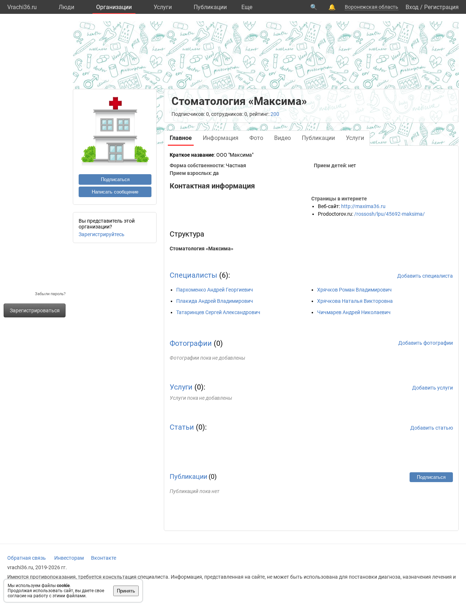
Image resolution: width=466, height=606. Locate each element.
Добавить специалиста (425, 276)
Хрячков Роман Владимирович (354, 290)
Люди (66, 7)
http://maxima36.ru (363, 206)
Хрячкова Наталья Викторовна (355, 301)
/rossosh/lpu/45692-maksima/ (389, 214)
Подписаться (115, 179)
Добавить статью (431, 428)
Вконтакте (103, 558)
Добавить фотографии (425, 343)
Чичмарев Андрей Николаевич (354, 312)
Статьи (182, 427)
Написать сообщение (115, 192)
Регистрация (441, 7)
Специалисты (193, 275)
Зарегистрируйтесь (102, 234)
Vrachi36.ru (22, 7)
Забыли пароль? (50, 294)
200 (274, 114)
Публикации (210, 7)
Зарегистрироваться (35, 310)
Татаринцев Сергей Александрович (218, 312)
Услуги (163, 7)
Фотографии (191, 343)
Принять (126, 591)
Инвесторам (69, 558)
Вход (412, 7)
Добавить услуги (432, 388)
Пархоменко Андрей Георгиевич (214, 290)
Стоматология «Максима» (201, 248)
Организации (114, 7)
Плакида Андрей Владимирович (214, 301)
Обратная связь (26, 558)
